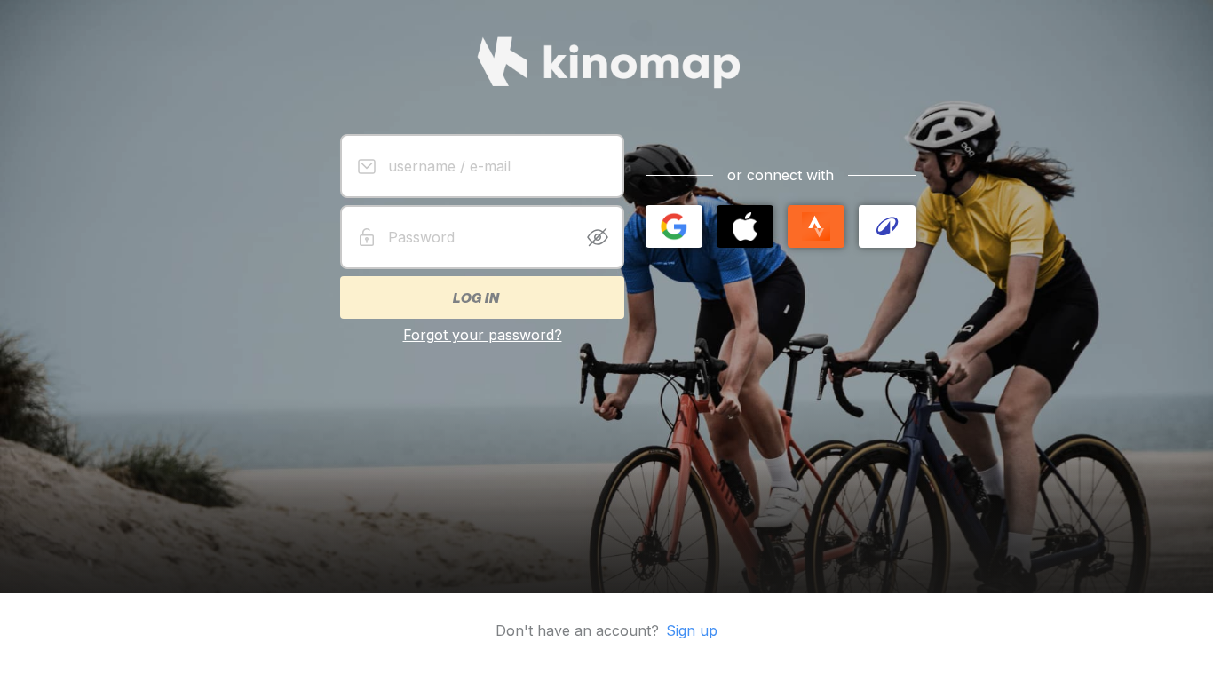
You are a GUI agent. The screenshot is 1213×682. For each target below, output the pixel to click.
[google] (674, 226)
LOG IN (475, 297)
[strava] (816, 226)
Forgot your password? (482, 335)
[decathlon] (887, 226)
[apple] (745, 226)
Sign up (691, 630)
